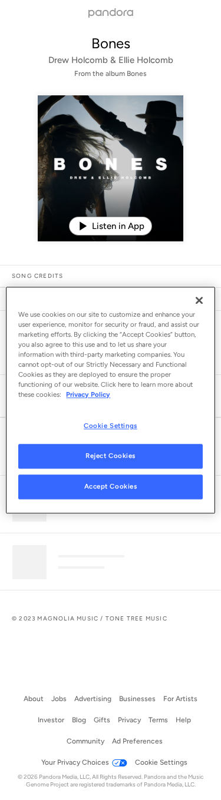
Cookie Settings (110, 425)
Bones (110, 43)
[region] (110, 400)
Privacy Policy (88, 394)
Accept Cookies (110, 486)
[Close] (199, 300)
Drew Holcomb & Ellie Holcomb (110, 60)
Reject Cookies (110, 456)
